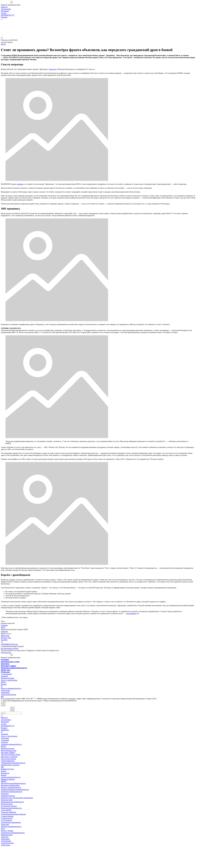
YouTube (4, 640)
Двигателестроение (8, 695)
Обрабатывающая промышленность (15, 789)
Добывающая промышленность (13, 763)
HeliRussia (5, 730)
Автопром (5, 738)
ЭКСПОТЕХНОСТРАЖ (10, 755)
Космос (4, 684)
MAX (3, 627)
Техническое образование (11, 822)
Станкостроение (7, 816)
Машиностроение (8, 779)
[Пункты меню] (2, 38)
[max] (2, 25)
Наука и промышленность (11, 688)
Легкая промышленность (10, 777)
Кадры (3, 771)
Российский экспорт (9, 806)
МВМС (4, 781)
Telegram (4, 625)
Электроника (6, 841)
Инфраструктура (7, 769)
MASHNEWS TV (7, 15)
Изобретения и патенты (10, 765)
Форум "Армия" (7, 831)
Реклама (4, 17)
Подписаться (6, 652)
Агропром (5, 740)
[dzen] (2, 33)
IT (2, 686)
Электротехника (7, 843)
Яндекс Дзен (6, 638)
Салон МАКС (6, 810)
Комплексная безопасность (11, 808)
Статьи (3, 13)
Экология (4, 837)
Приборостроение (8, 796)
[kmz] (12, 711)
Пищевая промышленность (11, 792)
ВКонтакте (5, 636)
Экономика (5, 692)
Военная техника (7, 678)
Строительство (7, 818)
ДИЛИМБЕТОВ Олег (9, 644)
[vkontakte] (2, 30)
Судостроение (6, 674)
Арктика (4, 742)
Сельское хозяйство (8, 812)
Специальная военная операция (13, 814)
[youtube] (2, 27)
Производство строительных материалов (17, 798)
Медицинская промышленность (13, 783)
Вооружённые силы (8, 750)
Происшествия (6, 800)
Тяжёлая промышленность (11, 826)
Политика (5, 794)
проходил (52, 69)
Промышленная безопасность (12, 802)
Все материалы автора (9, 648)
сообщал (20, 184)
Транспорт (5, 824)
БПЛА (3, 44)
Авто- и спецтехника (9, 680)
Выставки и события (9, 757)
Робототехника (7, 804)
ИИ (2, 697)
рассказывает (131, 613)
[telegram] (2, 22)
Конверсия (5, 773)
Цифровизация (7, 835)
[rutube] (2, 36)
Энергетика (5, 690)
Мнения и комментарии (10, 785)
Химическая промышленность (13, 833)
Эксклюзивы (6, 9)
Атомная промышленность (11, 744)
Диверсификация (7, 761)
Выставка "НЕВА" (8, 752)
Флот (3, 829)
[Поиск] (2, 715)
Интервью (5, 11)
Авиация (4, 676)
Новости (4, 7)
